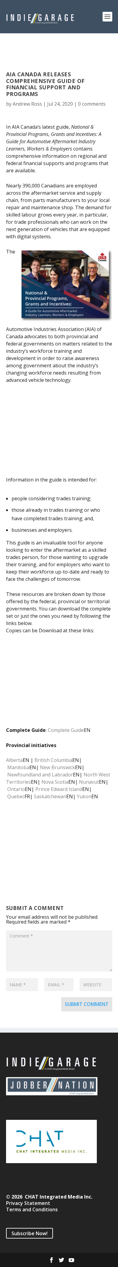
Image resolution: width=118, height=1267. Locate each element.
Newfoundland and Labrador (40, 774)
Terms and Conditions (32, 1209)
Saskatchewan (50, 796)
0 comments (92, 104)
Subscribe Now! (29, 1233)
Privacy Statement (28, 1203)
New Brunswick (57, 767)
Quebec (16, 796)
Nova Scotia (54, 782)
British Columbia (53, 760)
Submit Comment (87, 1004)
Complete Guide (66, 730)
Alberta (14, 760)
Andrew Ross (27, 104)
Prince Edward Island (58, 789)
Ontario (16, 789)
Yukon (84, 796)
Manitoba (18, 767)
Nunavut (89, 782)
